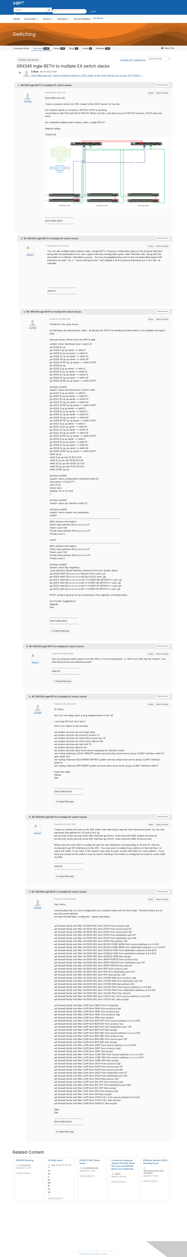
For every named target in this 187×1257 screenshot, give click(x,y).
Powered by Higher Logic (93, 1254)
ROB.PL (118, 1174)
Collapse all (139, 60)
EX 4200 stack (55, 1160)
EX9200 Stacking (25, 1160)
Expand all (125, 60)
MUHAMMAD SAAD (90, 1168)
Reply (151, 93)
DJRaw (27, 101)
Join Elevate (98, 18)
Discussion (40, 48)
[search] (49, 10)
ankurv (30, 254)
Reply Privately (162, 93)
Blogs (73, 48)
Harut (53, 1165)
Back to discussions (29, 60)
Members (102, 48)
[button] (31, 19)
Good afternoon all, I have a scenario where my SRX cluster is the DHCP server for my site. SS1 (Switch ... (87, 75)
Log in (93, 11)
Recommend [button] (162, 85)
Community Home (21, 48)
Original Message (61, 631)
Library (59, 48)
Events (86, 48)
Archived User (25, 1165)
